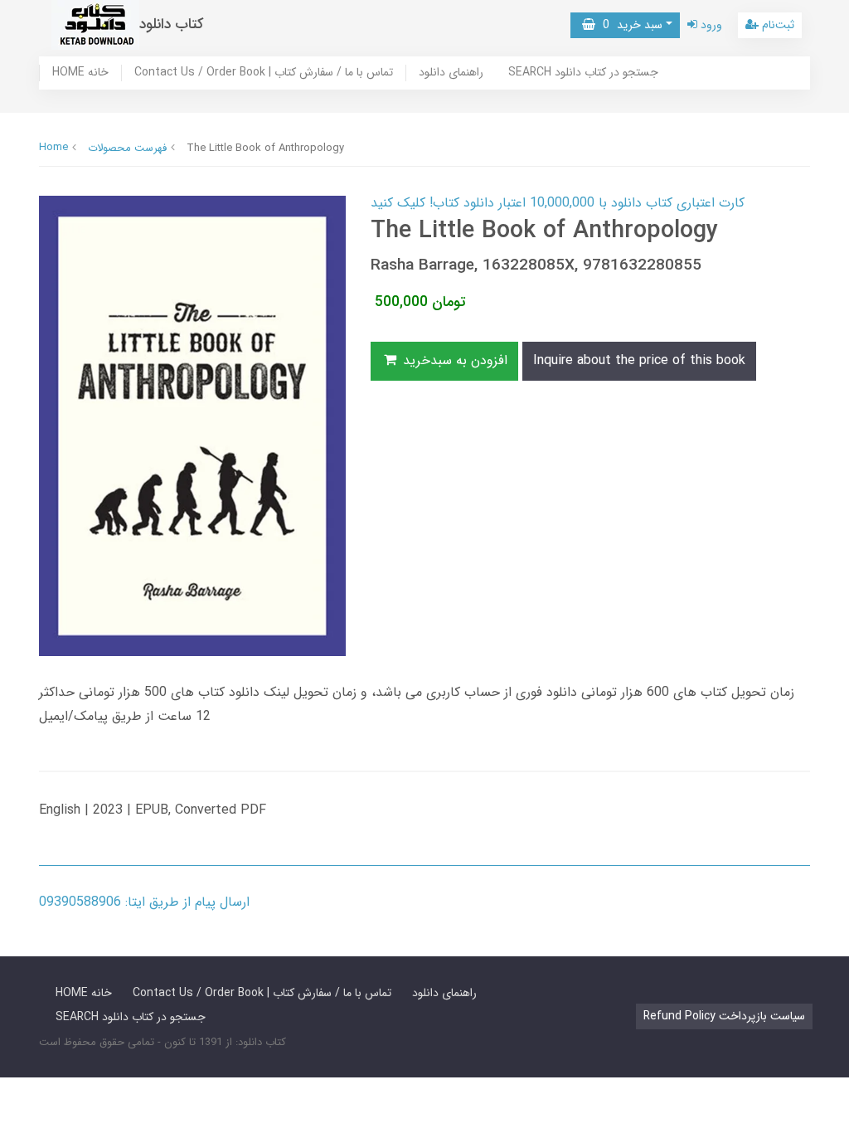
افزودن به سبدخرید (453, 360)
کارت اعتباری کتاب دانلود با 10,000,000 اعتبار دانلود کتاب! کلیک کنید (558, 202)
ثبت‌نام (776, 25)
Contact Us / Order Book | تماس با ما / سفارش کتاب (263, 73)
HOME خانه (80, 73)
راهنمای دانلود (451, 73)
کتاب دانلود (171, 24)
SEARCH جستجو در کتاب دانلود (583, 73)
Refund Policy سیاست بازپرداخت (724, 1016)
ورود (709, 25)
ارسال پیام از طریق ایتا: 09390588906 (144, 902)
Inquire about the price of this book (639, 360)
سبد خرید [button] (628, 25)
